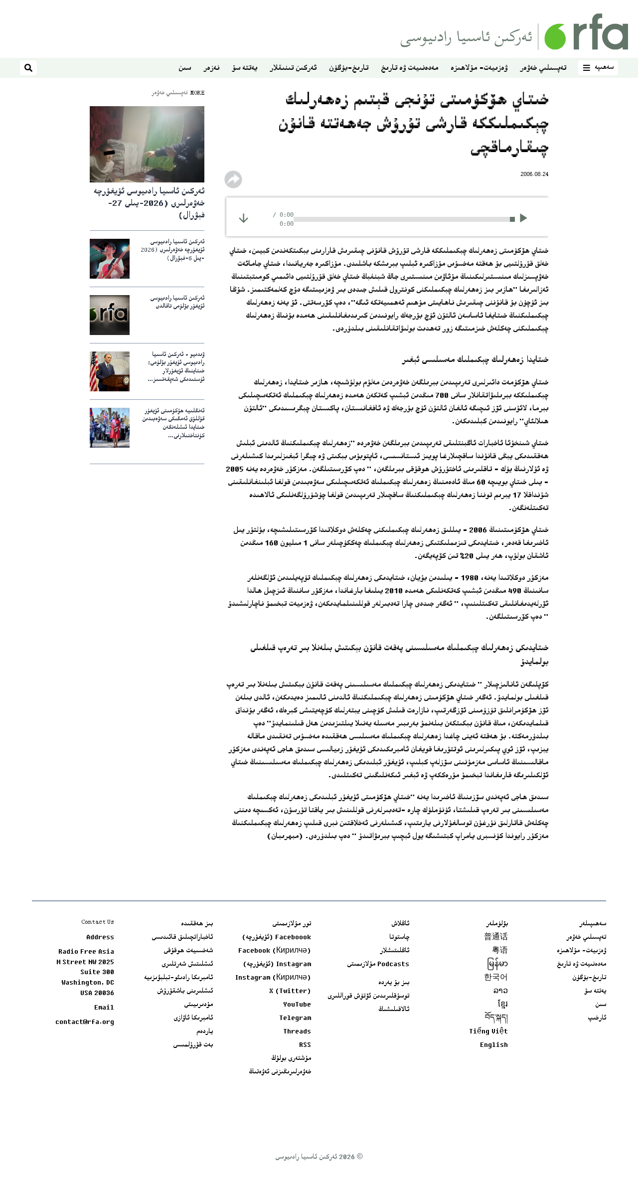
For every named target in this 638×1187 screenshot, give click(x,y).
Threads (297, 1032)
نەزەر (211, 68)
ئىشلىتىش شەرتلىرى (187, 965)
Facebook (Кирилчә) (274, 951)
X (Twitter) (290, 992)
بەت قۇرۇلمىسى (193, 1045)
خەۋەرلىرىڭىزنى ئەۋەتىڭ (280, 1072)
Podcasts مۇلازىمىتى (378, 965)
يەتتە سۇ (244, 68)
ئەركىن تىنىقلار (293, 68)
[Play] (526, 219)
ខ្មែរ (503, 1005)
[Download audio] (243, 218)
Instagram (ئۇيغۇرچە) (277, 965)
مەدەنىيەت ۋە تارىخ (409, 68)
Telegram (295, 1018)
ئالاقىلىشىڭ (393, 1010)
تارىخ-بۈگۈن (348, 68)
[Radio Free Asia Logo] (514, 31)
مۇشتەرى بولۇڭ (291, 1059)
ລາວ (500, 992)
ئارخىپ (597, 1018)
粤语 (500, 951)
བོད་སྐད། (496, 1018)
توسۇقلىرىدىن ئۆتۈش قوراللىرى (368, 997)
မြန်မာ (497, 965)
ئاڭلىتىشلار (394, 951)
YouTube (297, 1005)
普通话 (496, 938)
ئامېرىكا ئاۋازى (193, 1018)
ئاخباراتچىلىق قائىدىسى (182, 938)
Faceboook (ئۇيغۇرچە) (276, 938)
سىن (184, 68)
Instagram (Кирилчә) (273, 978)
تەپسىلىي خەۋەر (543, 68)
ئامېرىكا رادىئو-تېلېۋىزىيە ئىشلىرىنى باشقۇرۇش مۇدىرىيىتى (178, 991)
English (494, 1045)
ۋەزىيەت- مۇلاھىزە (479, 68)
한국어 (496, 978)
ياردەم (204, 1032)
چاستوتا (399, 938)
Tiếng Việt (488, 1032)
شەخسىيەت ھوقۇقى (188, 951)
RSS (305, 1045)
